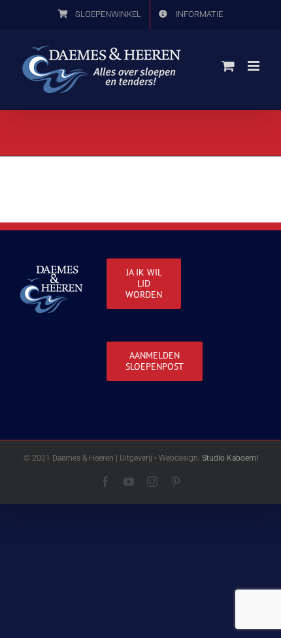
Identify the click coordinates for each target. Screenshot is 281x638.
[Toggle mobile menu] (254, 66)
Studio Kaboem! (230, 458)
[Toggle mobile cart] (228, 66)
